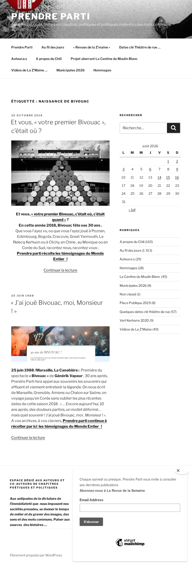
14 (159, 177)
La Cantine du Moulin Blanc (140, 277)
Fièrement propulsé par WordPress (36, 555)
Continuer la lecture (60, 270)
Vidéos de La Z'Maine (136, 329)
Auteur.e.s (19, 59)
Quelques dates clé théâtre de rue (145, 312)
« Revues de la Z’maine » (91, 47)
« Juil (132, 210)
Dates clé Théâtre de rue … (140, 47)
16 (177, 177)
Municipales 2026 (70, 70)
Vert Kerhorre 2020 (134, 320)
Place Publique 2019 (135, 303)
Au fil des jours (52, 47)
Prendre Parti (50, 16)
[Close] (182, 470)
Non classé (128, 294)
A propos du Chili (49, 59)
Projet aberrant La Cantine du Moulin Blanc (104, 59)
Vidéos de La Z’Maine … (29, 70)
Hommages (102, 70)
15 (168, 177)
